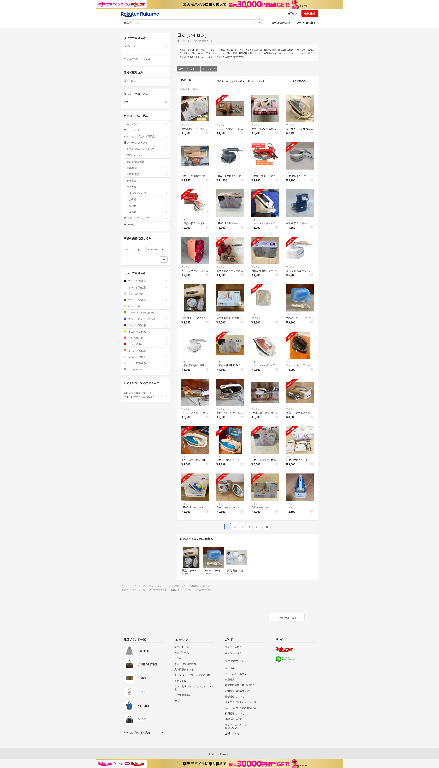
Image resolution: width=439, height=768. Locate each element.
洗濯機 (133, 205)
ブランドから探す (306, 22)
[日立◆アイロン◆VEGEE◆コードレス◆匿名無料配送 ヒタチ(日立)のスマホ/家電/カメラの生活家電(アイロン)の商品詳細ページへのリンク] (300, 108)
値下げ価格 (130, 80)
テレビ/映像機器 (135, 161)
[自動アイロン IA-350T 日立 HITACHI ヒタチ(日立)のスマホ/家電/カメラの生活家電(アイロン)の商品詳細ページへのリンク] (230, 392)
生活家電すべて (137, 193)
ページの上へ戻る (286, 617)
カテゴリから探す (281, 22)
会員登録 (309, 13)
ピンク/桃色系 (135, 337)
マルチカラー (135, 369)
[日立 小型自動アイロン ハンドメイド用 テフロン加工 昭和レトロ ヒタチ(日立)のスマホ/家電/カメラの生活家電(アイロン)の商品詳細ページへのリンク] (195, 156)
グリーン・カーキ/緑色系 (141, 312)
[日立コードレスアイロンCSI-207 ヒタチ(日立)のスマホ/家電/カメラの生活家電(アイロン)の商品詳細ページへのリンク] (300, 345)
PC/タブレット (135, 155)
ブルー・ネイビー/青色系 (141, 319)
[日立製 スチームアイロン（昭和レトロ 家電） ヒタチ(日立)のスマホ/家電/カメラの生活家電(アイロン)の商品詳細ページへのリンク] (265, 156)
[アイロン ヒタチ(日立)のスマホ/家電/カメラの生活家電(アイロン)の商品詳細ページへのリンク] (265, 297)
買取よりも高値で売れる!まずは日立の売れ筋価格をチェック (143, 395)
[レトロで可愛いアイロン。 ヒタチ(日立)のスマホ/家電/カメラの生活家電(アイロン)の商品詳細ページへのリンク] (230, 108)
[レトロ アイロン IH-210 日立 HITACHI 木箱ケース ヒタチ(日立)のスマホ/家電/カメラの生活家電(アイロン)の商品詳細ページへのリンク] (195, 392)
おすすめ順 (237, 81)
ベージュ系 (134, 306)
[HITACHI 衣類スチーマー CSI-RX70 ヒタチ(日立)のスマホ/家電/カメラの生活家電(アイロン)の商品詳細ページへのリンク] (230, 156)
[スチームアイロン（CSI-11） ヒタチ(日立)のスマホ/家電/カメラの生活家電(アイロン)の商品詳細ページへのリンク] (195, 440)
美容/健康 (132, 168)
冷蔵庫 (133, 199)
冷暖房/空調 (133, 174)
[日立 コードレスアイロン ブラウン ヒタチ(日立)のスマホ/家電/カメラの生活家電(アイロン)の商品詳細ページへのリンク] (230, 487)
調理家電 (131, 180)
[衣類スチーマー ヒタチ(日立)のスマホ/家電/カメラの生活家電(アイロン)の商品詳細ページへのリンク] (265, 487)
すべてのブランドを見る (137, 732)
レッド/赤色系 (135, 344)
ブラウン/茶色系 (137, 300)
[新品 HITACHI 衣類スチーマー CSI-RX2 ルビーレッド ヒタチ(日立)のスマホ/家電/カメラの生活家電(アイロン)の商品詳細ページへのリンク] (265, 108)
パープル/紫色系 (137, 325)
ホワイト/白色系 (137, 287)
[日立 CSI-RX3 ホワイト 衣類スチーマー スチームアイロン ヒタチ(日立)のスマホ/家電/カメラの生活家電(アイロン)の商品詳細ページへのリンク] (300, 250)
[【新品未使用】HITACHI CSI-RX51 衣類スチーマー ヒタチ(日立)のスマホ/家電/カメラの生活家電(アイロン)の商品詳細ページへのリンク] (230, 345)
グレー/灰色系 (135, 293)
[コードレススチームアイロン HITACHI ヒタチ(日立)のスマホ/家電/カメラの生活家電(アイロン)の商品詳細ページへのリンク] (265, 345)
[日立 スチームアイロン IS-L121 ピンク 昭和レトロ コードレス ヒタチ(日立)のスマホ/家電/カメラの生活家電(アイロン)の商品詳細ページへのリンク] (195, 297)
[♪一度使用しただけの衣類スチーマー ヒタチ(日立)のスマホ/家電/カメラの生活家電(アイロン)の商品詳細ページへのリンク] (265, 392)
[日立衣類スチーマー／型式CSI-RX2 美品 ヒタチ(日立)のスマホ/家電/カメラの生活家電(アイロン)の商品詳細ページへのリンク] (230, 250)
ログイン (291, 13)
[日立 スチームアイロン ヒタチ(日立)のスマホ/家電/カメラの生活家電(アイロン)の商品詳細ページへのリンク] (300, 392)
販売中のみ (222, 81)
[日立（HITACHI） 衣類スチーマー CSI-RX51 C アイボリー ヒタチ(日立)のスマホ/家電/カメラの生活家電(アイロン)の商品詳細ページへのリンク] (265, 440)
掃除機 (133, 212)
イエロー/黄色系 (137, 331)
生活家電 (131, 186)
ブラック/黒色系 (137, 281)
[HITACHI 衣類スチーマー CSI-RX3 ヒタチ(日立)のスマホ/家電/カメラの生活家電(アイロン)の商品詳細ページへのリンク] (230, 203)
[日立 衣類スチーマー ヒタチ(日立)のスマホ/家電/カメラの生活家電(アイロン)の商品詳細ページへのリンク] (300, 440)
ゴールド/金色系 (137, 363)
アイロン (207, 68)
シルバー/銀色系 (137, 356)
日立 (126, 102)
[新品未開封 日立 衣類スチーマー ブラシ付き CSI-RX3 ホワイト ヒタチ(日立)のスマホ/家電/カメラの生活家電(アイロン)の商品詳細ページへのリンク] (230, 297)
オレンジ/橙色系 (137, 350)
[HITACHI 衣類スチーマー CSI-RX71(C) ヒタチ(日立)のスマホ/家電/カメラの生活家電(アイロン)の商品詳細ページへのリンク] (265, 250)
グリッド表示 (258, 81)
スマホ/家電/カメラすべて (140, 149)
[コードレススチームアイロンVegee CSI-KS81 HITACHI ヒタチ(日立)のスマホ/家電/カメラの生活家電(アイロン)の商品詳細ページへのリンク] (265, 203)
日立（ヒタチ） (187, 68)
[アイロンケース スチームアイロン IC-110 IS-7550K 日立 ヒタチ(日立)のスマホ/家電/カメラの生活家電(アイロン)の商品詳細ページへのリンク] (195, 250)
